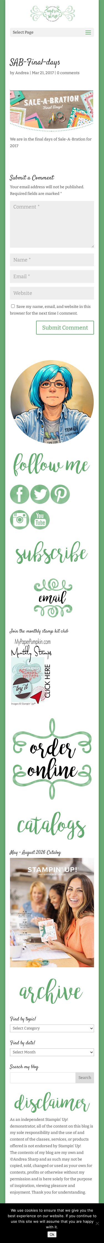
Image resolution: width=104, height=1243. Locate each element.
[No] (97, 1223)
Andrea (22, 73)
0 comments (68, 73)
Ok (52, 1234)
